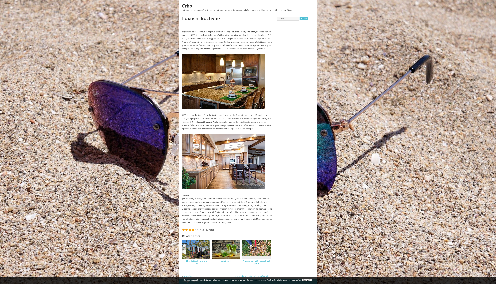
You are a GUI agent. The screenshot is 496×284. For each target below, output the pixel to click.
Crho (187, 6)
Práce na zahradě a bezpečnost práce (256, 262)
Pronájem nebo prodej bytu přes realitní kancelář (251, 276)
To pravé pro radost (190, 276)
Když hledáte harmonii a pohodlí (196, 262)
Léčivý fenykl (226, 261)
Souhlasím (307, 280)
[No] (492, 280)
